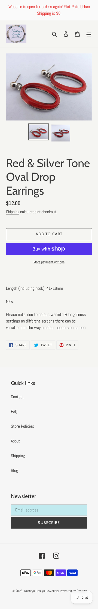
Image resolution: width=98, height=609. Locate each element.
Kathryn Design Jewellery (41, 591)
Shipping (12, 211)
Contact (17, 397)
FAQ (14, 411)
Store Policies (22, 426)
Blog (14, 470)
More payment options (49, 262)
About (15, 441)
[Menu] (88, 34)
